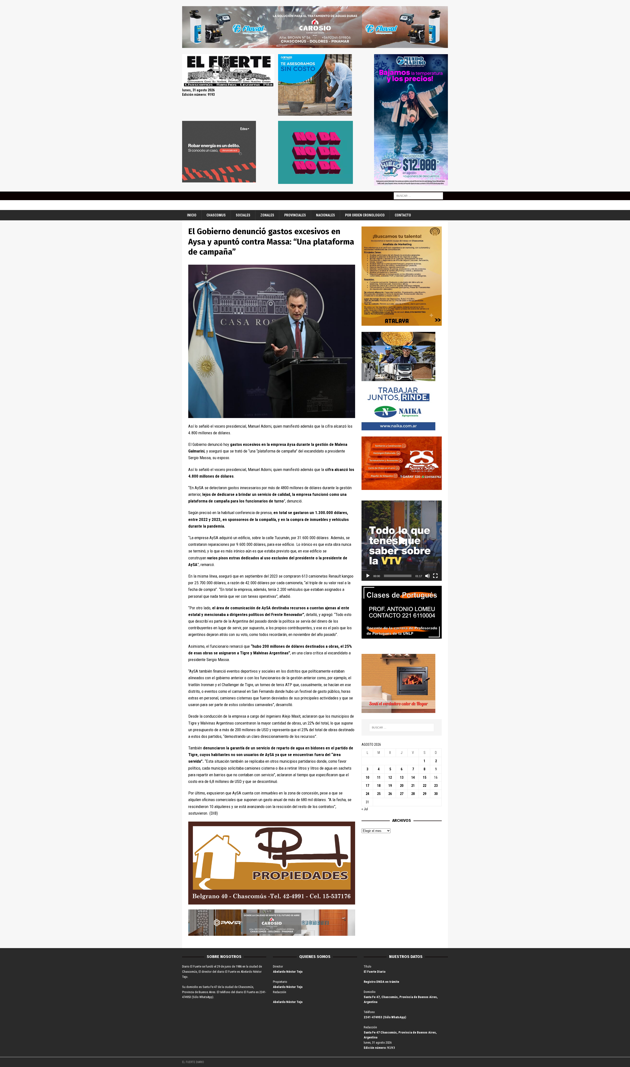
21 (413, 786)
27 (401, 794)
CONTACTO (403, 215)
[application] (402, 541)
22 (424, 786)
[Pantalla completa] (435, 575)
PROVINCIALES (295, 215)
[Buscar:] (418, 195)
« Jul (365, 809)
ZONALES (267, 215)
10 (367, 777)
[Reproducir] (367, 575)
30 (436, 794)
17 (367, 786)
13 (401, 777)
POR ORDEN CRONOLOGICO (365, 215)
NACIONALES (325, 215)
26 (390, 794)
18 (378, 786)
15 (424, 777)
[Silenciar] (427, 575)
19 (390, 786)
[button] (401, 540)
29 (424, 794)
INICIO (191, 215)
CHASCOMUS (216, 215)
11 (378, 777)
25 (378, 794)
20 (401, 786)
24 (367, 794)
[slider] (397, 576)
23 (436, 786)
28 (413, 794)
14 (413, 777)
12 (390, 777)
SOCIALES (243, 215)
